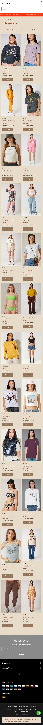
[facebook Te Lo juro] (24, 674)
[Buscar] (39, 9)
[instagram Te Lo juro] (19, 674)
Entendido (26, 721)
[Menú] (3, 4)
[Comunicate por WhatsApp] (38, 713)
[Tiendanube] (21, 714)
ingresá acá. (34, 709)
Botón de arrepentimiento (21, 711)
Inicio (3, 19)
